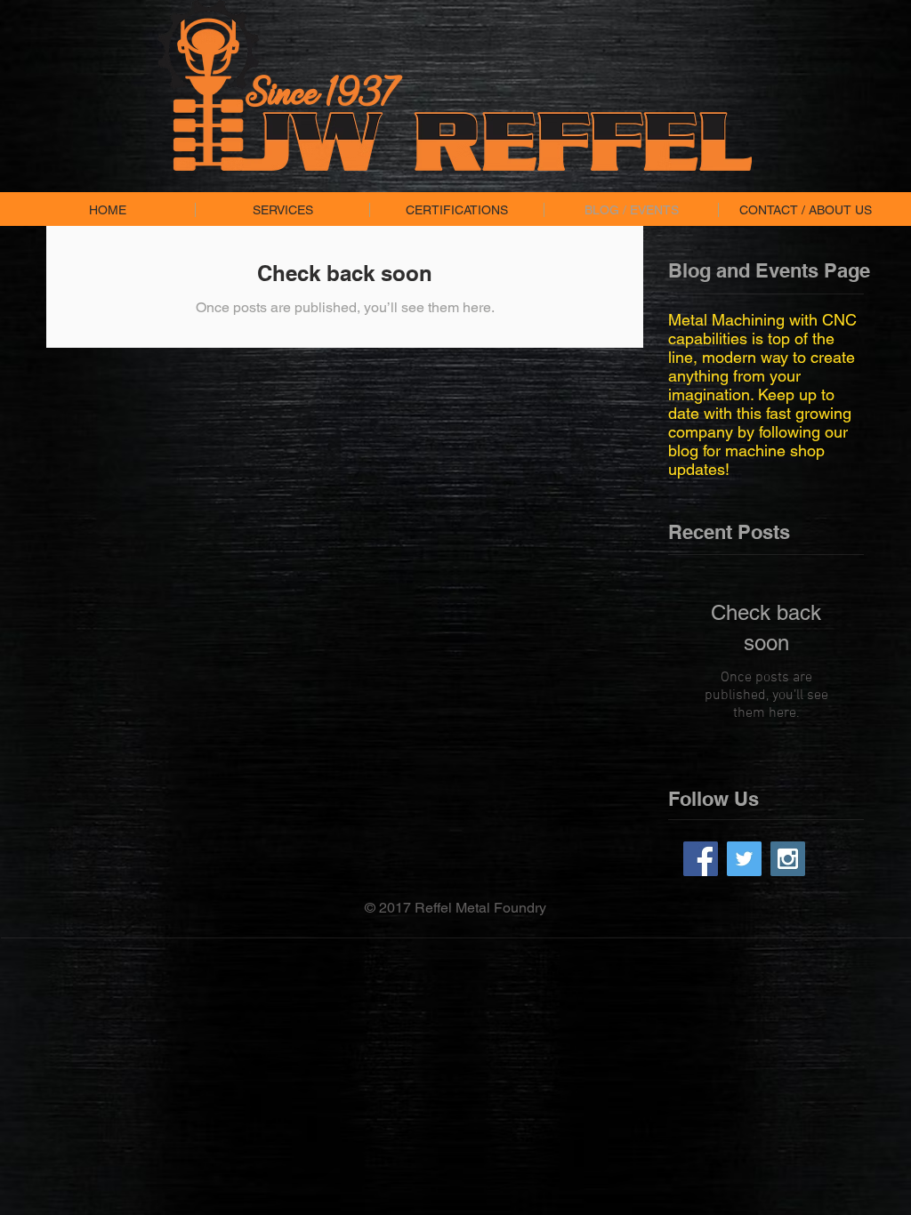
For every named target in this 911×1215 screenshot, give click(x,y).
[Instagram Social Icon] (787, 858)
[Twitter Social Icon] (744, 858)
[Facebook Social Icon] (700, 858)
